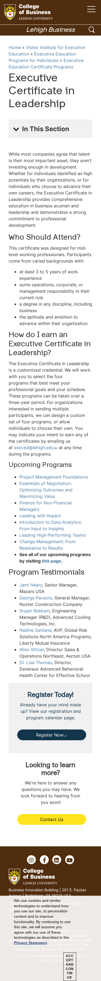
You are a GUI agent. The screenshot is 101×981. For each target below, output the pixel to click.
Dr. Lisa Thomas (35, 662)
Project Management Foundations (53, 477)
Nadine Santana (35, 630)
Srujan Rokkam (34, 611)
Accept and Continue (70, 966)
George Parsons (35, 598)
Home (15, 47)
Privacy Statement (30, 943)
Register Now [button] (50, 735)
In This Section (45, 128)
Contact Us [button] (51, 819)
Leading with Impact (40, 516)
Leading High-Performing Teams (52, 535)
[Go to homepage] (28, 12)
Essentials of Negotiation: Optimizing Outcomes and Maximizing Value (45, 489)
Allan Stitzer (31, 649)
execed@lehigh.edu (34, 448)
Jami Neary (30, 585)
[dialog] (50, 938)
